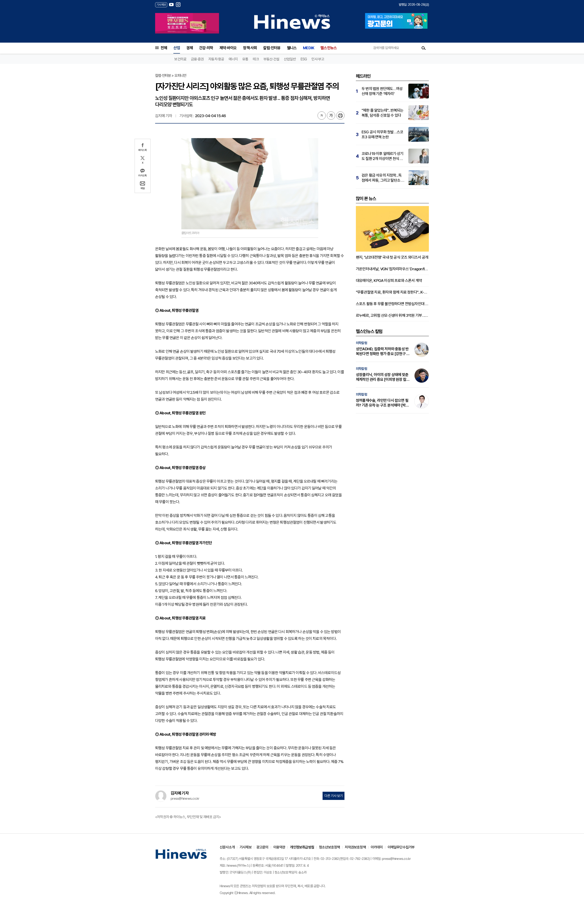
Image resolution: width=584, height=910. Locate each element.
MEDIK (308, 48)
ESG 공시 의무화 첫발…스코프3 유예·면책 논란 (382, 134)
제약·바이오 (228, 48)
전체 (164, 48)
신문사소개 (227, 847)
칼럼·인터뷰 (271, 48)
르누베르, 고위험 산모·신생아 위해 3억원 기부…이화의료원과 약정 (392, 315)
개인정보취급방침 (302, 847)
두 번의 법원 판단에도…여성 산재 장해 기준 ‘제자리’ (382, 91)
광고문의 (262, 847)
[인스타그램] (178, 4)
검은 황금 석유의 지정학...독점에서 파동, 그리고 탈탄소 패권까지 (383, 178)
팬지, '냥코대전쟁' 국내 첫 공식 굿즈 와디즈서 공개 (392, 257)
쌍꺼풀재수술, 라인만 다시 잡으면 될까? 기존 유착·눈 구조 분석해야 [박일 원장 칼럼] (382, 403)
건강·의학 (206, 48)
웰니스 (292, 48)
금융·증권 (197, 59)
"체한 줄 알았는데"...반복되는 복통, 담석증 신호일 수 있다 (383, 113)
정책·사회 (250, 48)
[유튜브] (171, 4)
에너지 (233, 59)
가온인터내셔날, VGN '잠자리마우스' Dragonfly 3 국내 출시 (392, 269)
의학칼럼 (361, 343)
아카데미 (377, 847)
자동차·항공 (216, 59)
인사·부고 (317, 59)
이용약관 (279, 847)
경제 (189, 48)
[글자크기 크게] (331, 115)
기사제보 (246, 847)
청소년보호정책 (329, 847)
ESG (303, 59)
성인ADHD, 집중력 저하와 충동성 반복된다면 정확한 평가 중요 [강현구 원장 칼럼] (382, 351)
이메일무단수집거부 (401, 847)
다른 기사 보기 (333, 796)
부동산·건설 (271, 59)
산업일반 (290, 59)
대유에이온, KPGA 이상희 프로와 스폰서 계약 (389, 280)
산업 (176, 48)
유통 (245, 59)
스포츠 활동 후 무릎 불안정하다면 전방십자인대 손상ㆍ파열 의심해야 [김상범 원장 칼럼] (392, 304)
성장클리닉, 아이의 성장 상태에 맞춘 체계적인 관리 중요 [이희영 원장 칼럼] (382, 377)
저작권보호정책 (355, 847)
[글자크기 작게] (322, 115)
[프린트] (340, 115)
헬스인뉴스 (329, 48)
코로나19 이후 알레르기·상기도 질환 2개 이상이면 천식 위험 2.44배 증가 (382, 156)
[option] (187, 23)
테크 (256, 59)
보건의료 (180, 59)
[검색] (423, 48)
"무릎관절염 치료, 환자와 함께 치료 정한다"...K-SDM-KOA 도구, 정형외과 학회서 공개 (392, 292)
